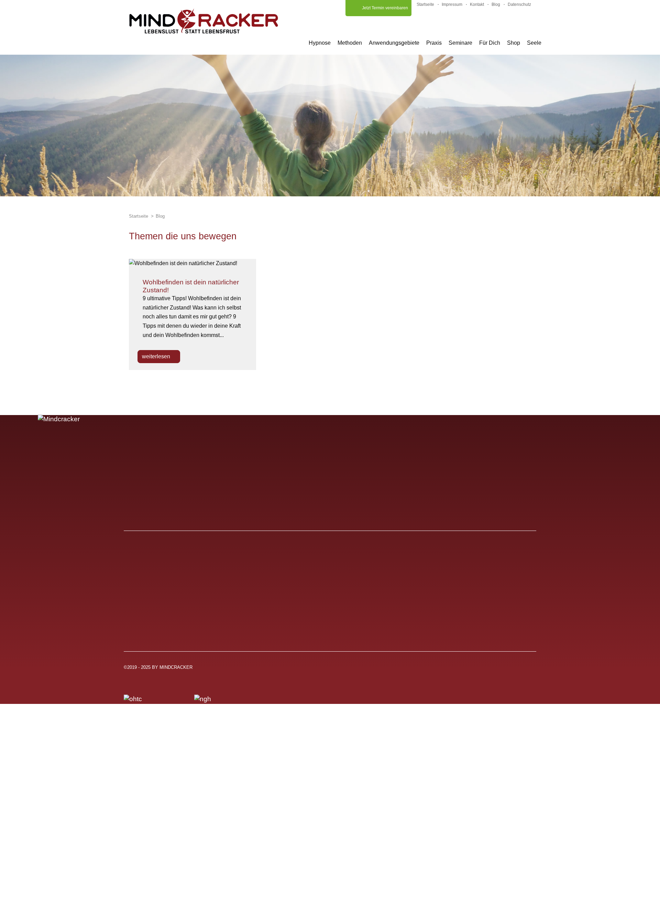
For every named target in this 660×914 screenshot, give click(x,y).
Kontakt (477, 4)
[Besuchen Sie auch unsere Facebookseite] (531, 670)
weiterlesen (157, 356)
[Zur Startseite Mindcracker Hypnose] (186, 450)
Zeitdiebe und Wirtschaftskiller (455, 602)
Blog (496, 4)
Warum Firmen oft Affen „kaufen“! (459, 620)
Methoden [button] (350, 43)
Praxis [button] (434, 43)
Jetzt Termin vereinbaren (385, 8)
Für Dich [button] (489, 43)
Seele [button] (534, 43)
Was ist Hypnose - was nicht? (174, 610)
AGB (280, 602)
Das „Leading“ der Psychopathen (460, 592)
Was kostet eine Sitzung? (168, 620)
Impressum (452, 4)
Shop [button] (513, 43)
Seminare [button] (460, 43)
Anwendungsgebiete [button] (394, 43)
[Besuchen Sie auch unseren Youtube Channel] (496, 670)
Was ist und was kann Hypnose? (179, 583)
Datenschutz (519, 4)
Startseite (425, 4)
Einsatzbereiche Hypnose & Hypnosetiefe (192, 592)
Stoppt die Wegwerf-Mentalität (455, 583)
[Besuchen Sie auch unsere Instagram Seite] (513, 670)
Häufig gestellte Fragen (307, 583)
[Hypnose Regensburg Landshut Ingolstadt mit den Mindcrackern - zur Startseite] (203, 21)
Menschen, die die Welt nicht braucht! (466, 610)
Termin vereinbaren (301, 620)
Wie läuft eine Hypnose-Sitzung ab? (183, 602)
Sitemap (285, 629)
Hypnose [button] (320, 43)
